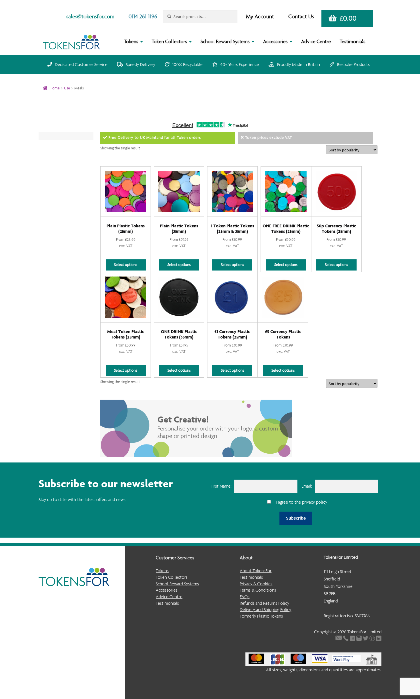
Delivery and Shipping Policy (265, 609)
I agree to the (301, 502)
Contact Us (301, 16)
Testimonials (352, 42)
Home (55, 88)
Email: (306, 486)
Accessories (275, 42)
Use (67, 88)
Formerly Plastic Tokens (261, 616)
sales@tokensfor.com (90, 16)
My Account (260, 16)
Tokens (131, 42)
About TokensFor (255, 570)
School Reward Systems (225, 42)
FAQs (244, 596)
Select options (125, 264)
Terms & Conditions (258, 590)
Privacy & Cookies (256, 583)
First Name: (221, 486)
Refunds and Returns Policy (264, 603)
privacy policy (314, 502)
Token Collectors (169, 42)
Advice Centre (316, 42)
